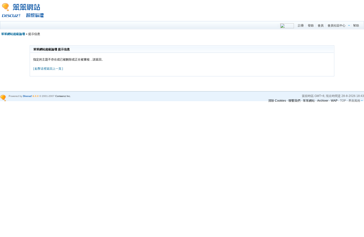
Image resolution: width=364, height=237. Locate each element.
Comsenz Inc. (63, 96)
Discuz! (27, 96)
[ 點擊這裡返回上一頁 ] (48, 68)
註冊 (301, 25)
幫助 (356, 25)
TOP (343, 100)
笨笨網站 (309, 100)
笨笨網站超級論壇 (13, 34)
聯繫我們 (294, 100)
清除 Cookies (277, 100)
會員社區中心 (336, 25)
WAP (334, 100)
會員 (321, 25)
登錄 (311, 25)
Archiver (322, 100)
